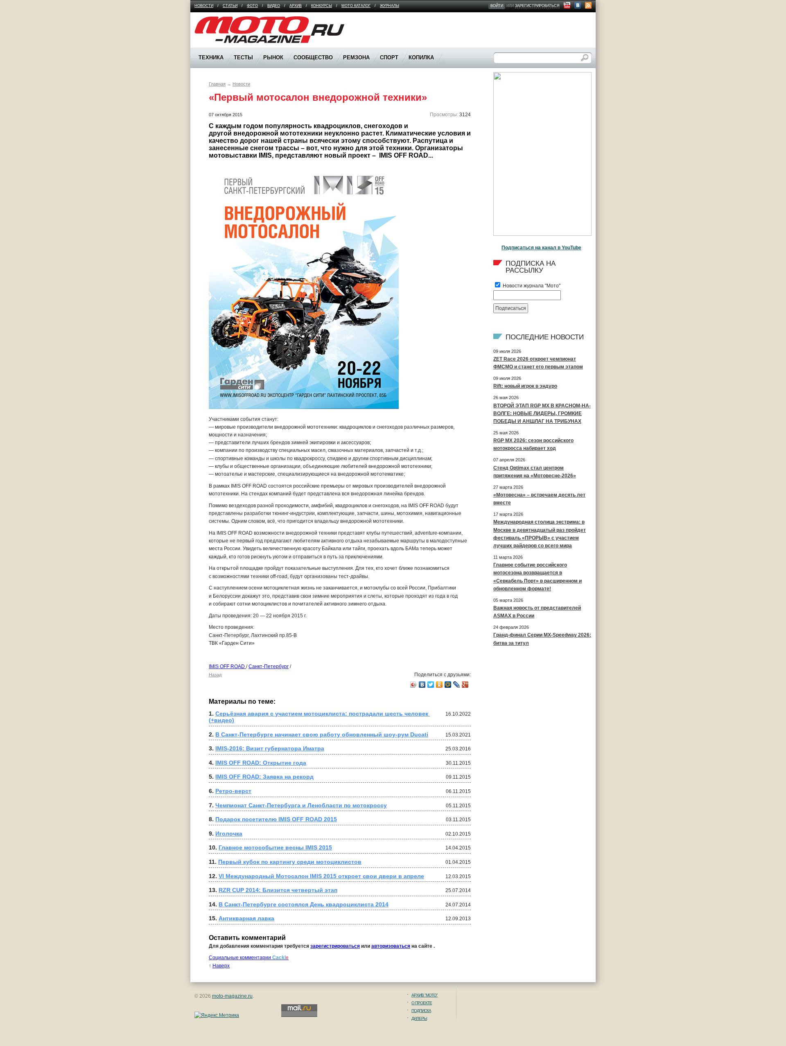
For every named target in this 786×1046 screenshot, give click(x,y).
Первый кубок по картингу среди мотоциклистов (289, 861)
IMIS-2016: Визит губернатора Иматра (269, 748)
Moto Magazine (211, 20)
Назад (215, 674)
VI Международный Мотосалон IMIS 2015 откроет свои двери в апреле (321, 876)
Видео (273, 6)
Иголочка (228, 833)
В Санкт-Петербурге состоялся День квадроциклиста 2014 (303, 904)
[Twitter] (431, 684)
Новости (203, 6)
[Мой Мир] (448, 684)
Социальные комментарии (249, 957)
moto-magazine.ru (232, 996)
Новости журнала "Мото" (530, 286)
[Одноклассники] (439, 684)
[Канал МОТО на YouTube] (567, 5)
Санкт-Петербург (268, 666)
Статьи (230, 6)
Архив (295, 6)
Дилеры (419, 1018)
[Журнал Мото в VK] (577, 5)
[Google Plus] (465, 684)
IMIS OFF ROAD (227, 666)
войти (496, 6)
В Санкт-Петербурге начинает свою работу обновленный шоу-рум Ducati (321, 734)
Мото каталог (355, 6)
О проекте (421, 1003)
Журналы (389, 6)
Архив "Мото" (424, 995)
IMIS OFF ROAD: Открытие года (260, 762)
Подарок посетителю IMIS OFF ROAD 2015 (276, 819)
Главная (217, 83)
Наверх (221, 966)
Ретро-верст (233, 791)
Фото (252, 6)
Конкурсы (321, 6)
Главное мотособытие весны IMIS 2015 (275, 847)
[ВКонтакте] (422, 684)
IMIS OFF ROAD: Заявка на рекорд (264, 776)
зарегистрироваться (537, 6)
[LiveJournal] (456, 684)
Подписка (421, 1010)
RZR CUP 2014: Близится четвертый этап (278, 890)
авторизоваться (390, 946)
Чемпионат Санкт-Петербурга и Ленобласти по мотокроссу (301, 805)
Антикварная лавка (246, 918)
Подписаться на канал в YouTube (541, 248)
